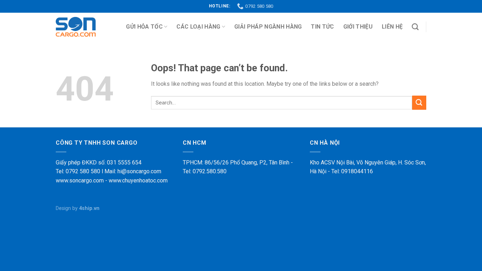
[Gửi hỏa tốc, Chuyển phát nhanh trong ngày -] (76, 27)
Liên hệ (392, 26)
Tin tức (322, 26)
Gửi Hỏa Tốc (144, 26)
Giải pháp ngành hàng (268, 26)
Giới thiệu (358, 26)
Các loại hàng (198, 26)
